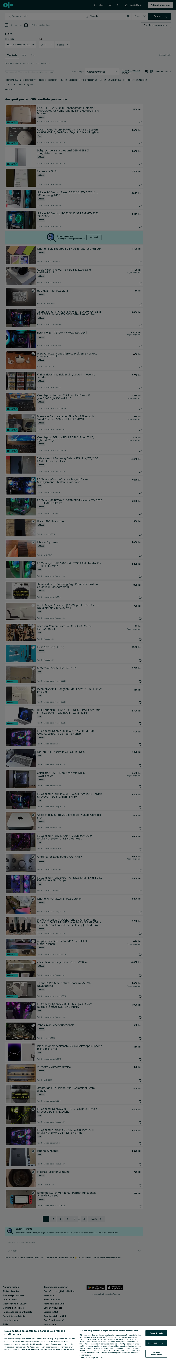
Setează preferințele (156, 1354)
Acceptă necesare (156, 1343)
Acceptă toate (156, 1333)
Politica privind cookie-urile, (35, 1349)
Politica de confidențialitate (61, 1349)
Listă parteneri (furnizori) (91, 1358)
